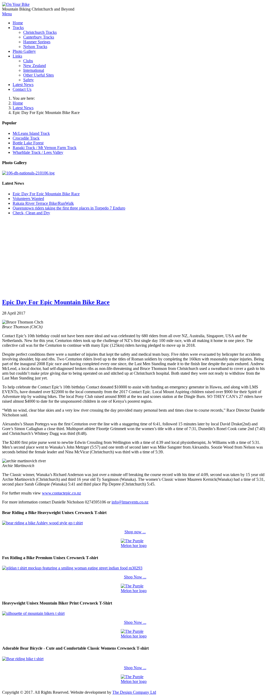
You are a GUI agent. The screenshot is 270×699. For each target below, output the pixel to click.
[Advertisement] (135, 256)
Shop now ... (135, 532)
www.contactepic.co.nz (61, 493)
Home (18, 103)
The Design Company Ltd (134, 692)
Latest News (23, 108)
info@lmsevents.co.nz (130, 502)
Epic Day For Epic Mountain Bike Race (56, 302)
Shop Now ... (135, 577)
